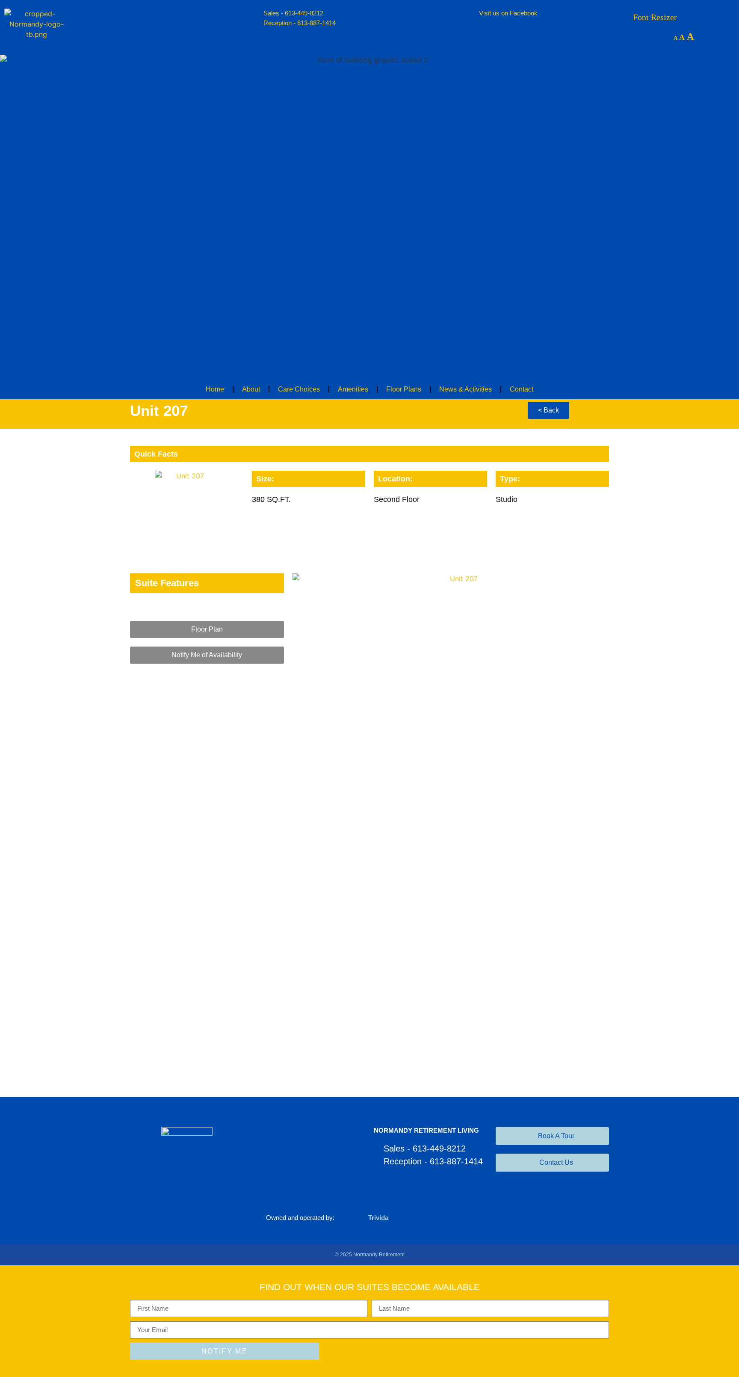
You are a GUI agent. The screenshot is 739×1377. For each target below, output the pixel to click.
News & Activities (465, 389)
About (251, 389)
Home (215, 389)
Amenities (353, 389)
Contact (521, 389)
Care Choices (299, 389)
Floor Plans (403, 389)
